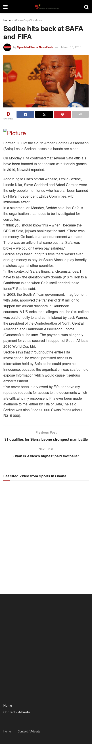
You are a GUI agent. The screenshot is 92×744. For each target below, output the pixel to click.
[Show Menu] (5, 6)
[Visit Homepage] (45, 6)
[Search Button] (86, 6)
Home (7, 20)
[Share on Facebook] (25, 114)
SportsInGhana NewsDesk (35, 47)
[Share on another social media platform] (80, 114)
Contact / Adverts (16, 712)
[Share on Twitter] (44, 114)
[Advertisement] (46, 533)
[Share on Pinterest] (62, 114)
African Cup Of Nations (28, 20)
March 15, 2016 (71, 47)
